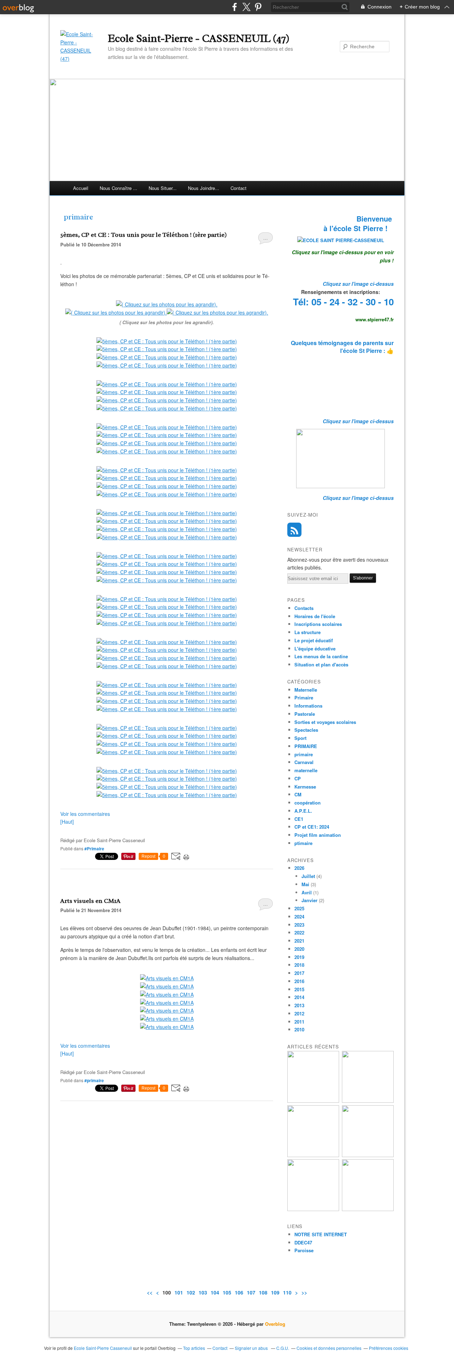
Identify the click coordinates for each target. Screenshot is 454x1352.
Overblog (275, 1323)
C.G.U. (282, 1348)
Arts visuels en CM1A (90, 901)
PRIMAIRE (305, 746)
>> (304, 1292)
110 (287, 1292)
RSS (294, 530)
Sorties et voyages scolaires (325, 722)
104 (215, 1292)
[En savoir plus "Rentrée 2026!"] (313, 1100)
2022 (299, 932)
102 (191, 1292)
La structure (307, 632)
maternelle (305, 770)
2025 (299, 908)
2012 (299, 1013)
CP (297, 778)
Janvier (309, 900)
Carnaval (304, 762)
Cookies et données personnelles (329, 1348)
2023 (299, 924)
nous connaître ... (118, 188)
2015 (299, 989)
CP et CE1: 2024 (311, 826)
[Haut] (67, 821)
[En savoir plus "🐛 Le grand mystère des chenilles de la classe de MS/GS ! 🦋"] (368, 1155)
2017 (299, 973)
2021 (299, 940)
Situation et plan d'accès (321, 664)
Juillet (308, 876)
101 (179, 1292)
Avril (306, 892)
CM (297, 794)
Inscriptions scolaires (318, 624)
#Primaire (94, 848)
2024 (299, 916)
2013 (299, 1005)
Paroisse (304, 1250)
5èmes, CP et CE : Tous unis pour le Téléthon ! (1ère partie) (143, 235)
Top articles (194, 1348)
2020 (299, 948)
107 (251, 1292)
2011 (299, 1021)
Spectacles (306, 729)
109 (275, 1292)
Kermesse (305, 786)
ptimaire (303, 843)
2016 (299, 981)
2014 (299, 997)
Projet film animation (317, 835)
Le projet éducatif (313, 640)
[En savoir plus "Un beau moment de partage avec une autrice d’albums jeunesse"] (368, 1209)
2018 (299, 964)
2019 (299, 957)
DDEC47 (303, 1242)
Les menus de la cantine (321, 656)
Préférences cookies (388, 1348)
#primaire (94, 1080)
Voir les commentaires (85, 813)
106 (239, 1292)
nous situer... (163, 188)
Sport (300, 738)
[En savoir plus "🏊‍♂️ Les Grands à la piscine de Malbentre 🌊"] (313, 1155)
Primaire (303, 697)
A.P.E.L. (303, 810)
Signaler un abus (252, 1348)
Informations (308, 705)
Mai (305, 884)
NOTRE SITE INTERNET (320, 1234)
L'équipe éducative (315, 648)
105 (227, 1292)
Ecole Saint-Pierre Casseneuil (103, 1348)
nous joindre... (203, 188)
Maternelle (305, 689)
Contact (239, 188)
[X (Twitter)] (246, 7)
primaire (303, 754)
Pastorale (304, 713)
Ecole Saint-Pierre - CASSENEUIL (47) (198, 38)
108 (263, 1292)
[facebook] (234, 7)
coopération (307, 802)
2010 (299, 1029)
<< (150, 1292)
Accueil (80, 188)
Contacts (304, 608)
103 (203, 1292)
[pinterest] (258, 7)
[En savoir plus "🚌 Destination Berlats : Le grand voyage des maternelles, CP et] (368, 1100)
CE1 (298, 819)
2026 (299, 868)
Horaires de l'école (314, 616)
